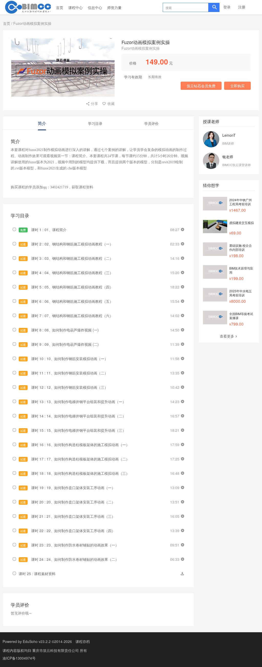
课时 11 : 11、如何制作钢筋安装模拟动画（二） (64, 372)
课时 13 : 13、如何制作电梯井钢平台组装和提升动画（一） (73, 401)
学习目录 (95, 123)
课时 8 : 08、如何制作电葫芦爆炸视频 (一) (59, 329)
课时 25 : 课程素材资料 (37, 573)
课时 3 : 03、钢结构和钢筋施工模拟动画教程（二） (66, 258)
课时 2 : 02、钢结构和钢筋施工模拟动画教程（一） (66, 243)
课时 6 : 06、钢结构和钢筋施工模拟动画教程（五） (66, 301)
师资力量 (114, 7)
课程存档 (82, 641)
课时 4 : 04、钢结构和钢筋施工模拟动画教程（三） (66, 272)
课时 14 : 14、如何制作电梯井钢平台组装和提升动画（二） (73, 415)
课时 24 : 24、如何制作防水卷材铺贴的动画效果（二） (69, 559)
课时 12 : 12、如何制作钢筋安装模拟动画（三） (64, 387)
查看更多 (227, 336)
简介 (42, 123)
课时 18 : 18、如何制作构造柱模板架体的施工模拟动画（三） (74, 473)
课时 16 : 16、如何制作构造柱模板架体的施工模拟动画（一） (74, 444)
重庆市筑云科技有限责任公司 (56, 650)
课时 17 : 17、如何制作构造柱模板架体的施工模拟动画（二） (74, 458)
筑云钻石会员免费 (201, 85)
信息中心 (95, 7)
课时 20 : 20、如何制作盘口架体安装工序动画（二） (67, 501)
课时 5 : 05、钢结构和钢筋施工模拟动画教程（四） (66, 286)
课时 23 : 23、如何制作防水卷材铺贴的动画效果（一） (69, 544)
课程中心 (75, 7)
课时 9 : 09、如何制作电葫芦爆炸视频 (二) (59, 344)
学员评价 (151, 123)
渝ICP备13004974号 (19, 658)
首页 (59, 7)
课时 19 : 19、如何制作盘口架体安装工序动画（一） (67, 487)
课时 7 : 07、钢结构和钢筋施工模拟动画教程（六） (66, 315)
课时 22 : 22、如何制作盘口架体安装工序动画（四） (67, 530)
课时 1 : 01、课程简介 (43, 229)
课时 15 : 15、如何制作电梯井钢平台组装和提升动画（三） (73, 430)
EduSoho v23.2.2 (37, 641)
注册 (241, 6)
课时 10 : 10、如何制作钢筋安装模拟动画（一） (64, 358)
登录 (227, 6)
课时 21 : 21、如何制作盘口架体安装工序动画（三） (67, 516)
